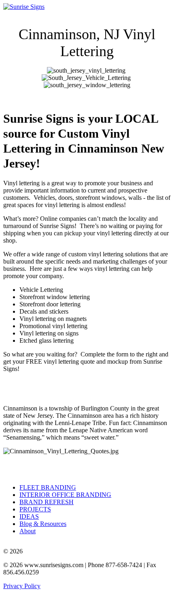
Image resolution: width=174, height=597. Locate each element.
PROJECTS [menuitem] (35, 509)
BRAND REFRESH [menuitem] (46, 502)
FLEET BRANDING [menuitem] (47, 487)
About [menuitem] (27, 531)
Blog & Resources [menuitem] (42, 523)
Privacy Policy (21, 585)
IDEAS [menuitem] (29, 516)
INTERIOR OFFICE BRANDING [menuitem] (65, 494)
